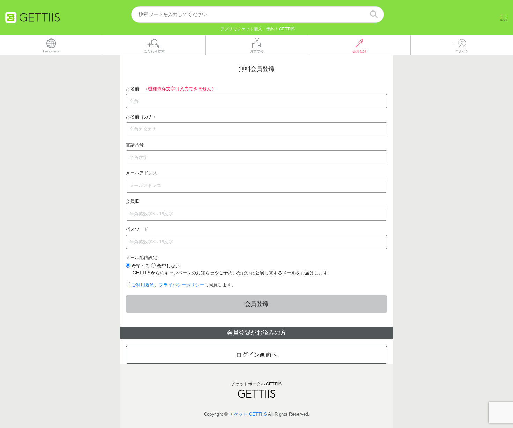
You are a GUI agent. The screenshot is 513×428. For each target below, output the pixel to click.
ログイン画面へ (256, 354)
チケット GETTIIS (248, 414)
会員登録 (256, 304)
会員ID (132, 201)
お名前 (132, 88)
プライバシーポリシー (181, 284)
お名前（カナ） (141, 116)
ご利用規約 (143, 284)
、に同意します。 (184, 284)
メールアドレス (141, 173)
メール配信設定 (141, 257)
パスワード (137, 229)
